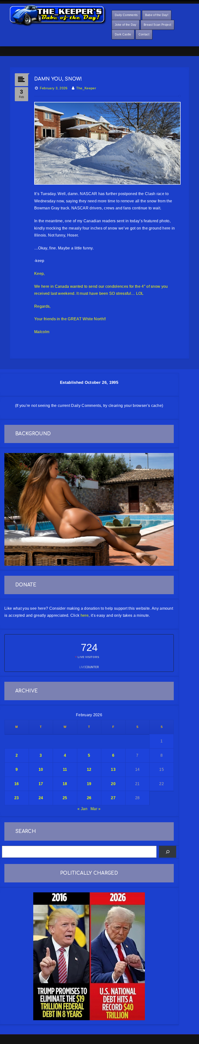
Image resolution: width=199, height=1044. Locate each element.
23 (16, 798)
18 (65, 784)
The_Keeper (86, 88)
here (85, 615)
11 (65, 769)
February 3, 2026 (54, 88)
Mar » (96, 809)
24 (41, 798)
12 (89, 769)
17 (41, 784)
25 (65, 798)
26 (89, 798)
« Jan (82, 809)
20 (113, 784)
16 (16, 784)
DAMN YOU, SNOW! (58, 79)
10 (41, 769)
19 (89, 784)
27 (113, 798)
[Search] (167, 852)
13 (113, 769)
